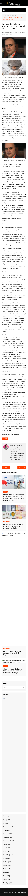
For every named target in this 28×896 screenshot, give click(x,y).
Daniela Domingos (7, 32)
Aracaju (5, 819)
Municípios (5, 34)
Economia (6, 833)
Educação (6, 837)
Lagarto (5, 847)
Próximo (21, 467)
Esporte (5, 844)
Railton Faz (6, 872)
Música (5, 858)
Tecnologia (6, 883)
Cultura (5, 830)
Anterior (7, 467)
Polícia (5, 865)
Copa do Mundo (7, 826)
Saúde (10, 34)
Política (5, 869)
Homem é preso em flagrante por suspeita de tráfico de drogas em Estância (13, 526)
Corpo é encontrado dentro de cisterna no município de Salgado (13, 653)
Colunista (5, 823)
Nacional (5, 862)
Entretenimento (7, 840)
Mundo (5, 851)
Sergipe (5, 879)
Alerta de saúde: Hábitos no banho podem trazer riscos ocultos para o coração (12, 670)
